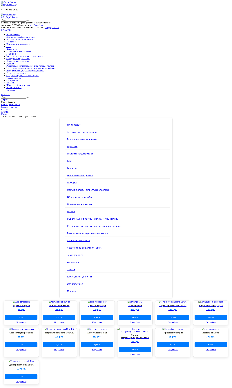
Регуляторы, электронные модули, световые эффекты (30, 68)
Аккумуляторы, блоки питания (20, 37)
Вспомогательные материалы (19, 39)
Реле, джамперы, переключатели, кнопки (25, 71)
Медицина (11, 54)
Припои (10, 63)
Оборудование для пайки (18, 58)
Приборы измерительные (18, 61)
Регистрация (14, 104)
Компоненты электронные (18, 51)
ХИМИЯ (10, 83)
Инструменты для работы (18, 44)
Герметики (11, 42)
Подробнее (21, 322)
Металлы (10, 90)
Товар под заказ (13, 78)
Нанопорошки (13, 34)
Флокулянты (12, 80)
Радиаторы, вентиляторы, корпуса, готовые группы (30, 66)
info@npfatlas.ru (9, 17)
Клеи (8, 46)
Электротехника (13, 87)
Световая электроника (16, 73)
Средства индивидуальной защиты (22, 75)
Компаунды (11, 49)
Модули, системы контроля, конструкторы (25, 56)
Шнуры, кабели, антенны (18, 85)
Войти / (4, 104)
